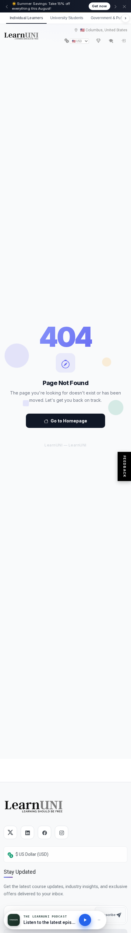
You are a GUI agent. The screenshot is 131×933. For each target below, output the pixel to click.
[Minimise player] (99, 920)
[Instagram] (61, 832)
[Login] (123, 40)
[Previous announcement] (6, 6)
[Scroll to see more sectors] (125, 18)
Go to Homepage (69, 420)
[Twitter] (10, 832)
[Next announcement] (115, 6)
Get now (99, 6)
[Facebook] (44, 832)
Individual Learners (26, 18)
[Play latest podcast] (85, 920)
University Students (66, 18)
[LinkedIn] (27, 832)
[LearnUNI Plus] (98, 40)
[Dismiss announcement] (124, 6)
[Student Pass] (111, 40)
